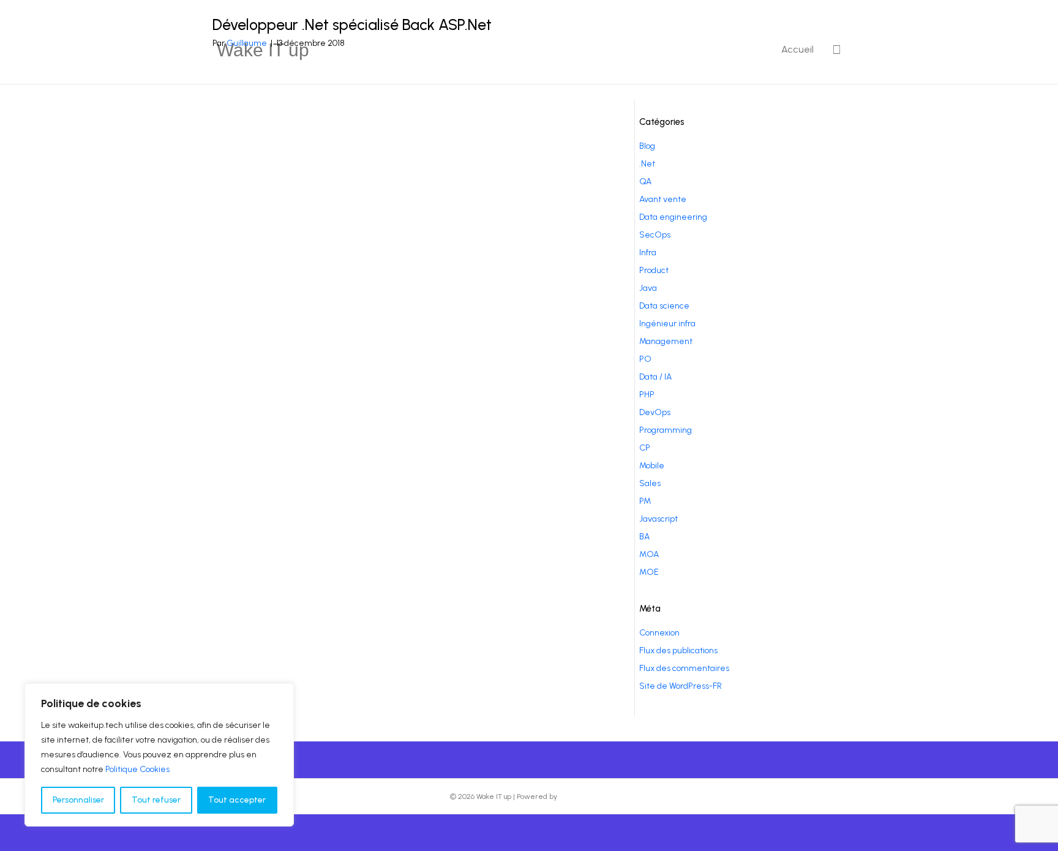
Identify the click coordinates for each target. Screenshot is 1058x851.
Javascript (658, 519)
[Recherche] (832, 50)
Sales (650, 483)
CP (644, 448)
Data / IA (655, 377)
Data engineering (673, 217)
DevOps (654, 412)
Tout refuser (156, 800)
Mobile (651, 465)
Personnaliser (78, 800)
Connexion (659, 633)
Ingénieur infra (667, 323)
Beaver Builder (584, 796)
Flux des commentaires (684, 668)
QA (645, 181)
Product (654, 270)
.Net (647, 164)
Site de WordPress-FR (680, 686)
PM (645, 501)
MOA (649, 554)
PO (645, 359)
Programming (665, 430)
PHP (647, 394)
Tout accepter (237, 800)
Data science (664, 306)
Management (665, 341)
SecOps (654, 235)
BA (644, 536)
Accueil (797, 49)
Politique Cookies (137, 769)
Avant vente (662, 199)
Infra (647, 252)
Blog (647, 146)
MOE (649, 572)
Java (648, 288)
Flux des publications (678, 650)
